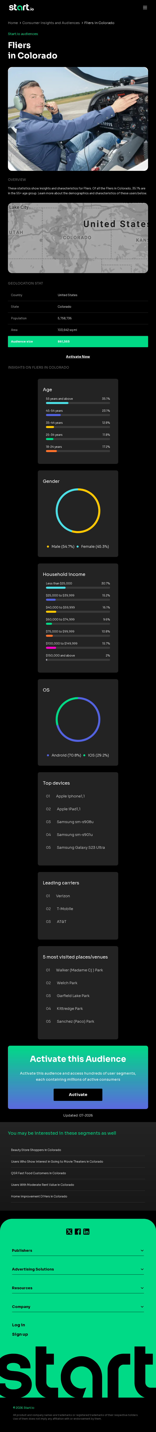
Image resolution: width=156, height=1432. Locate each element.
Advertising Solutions (33, 1269)
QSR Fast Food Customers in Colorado (38, 1173)
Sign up (20, 1334)
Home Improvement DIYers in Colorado (39, 1196)
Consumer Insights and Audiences (51, 23)
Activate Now (78, 357)
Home (13, 23)
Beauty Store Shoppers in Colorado (36, 1150)
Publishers (22, 1250)
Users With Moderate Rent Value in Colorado (42, 1185)
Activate (78, 1094)
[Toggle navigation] (144, 7)
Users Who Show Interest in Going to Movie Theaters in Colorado (57, 1161)
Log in (18, 1325)
